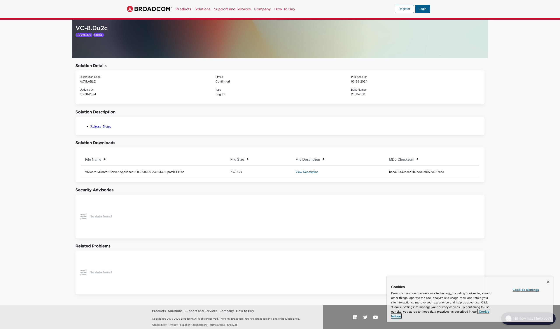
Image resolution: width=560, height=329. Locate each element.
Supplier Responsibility (193, 324)
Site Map (232, 324)
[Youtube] (375, 317)
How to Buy (245, 311)
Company (262, 9)
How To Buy (284, 9)
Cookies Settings (526, 289)
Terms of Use (217, 324)
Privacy (173, 324)
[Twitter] (365, 317)
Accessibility (159, 324)
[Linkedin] (355, 317)
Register (404, 8)
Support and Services (232, 9)
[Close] (548, 282)
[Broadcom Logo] (149, 9)
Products (183, 9)
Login (422, 8)
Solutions (202, 9)
